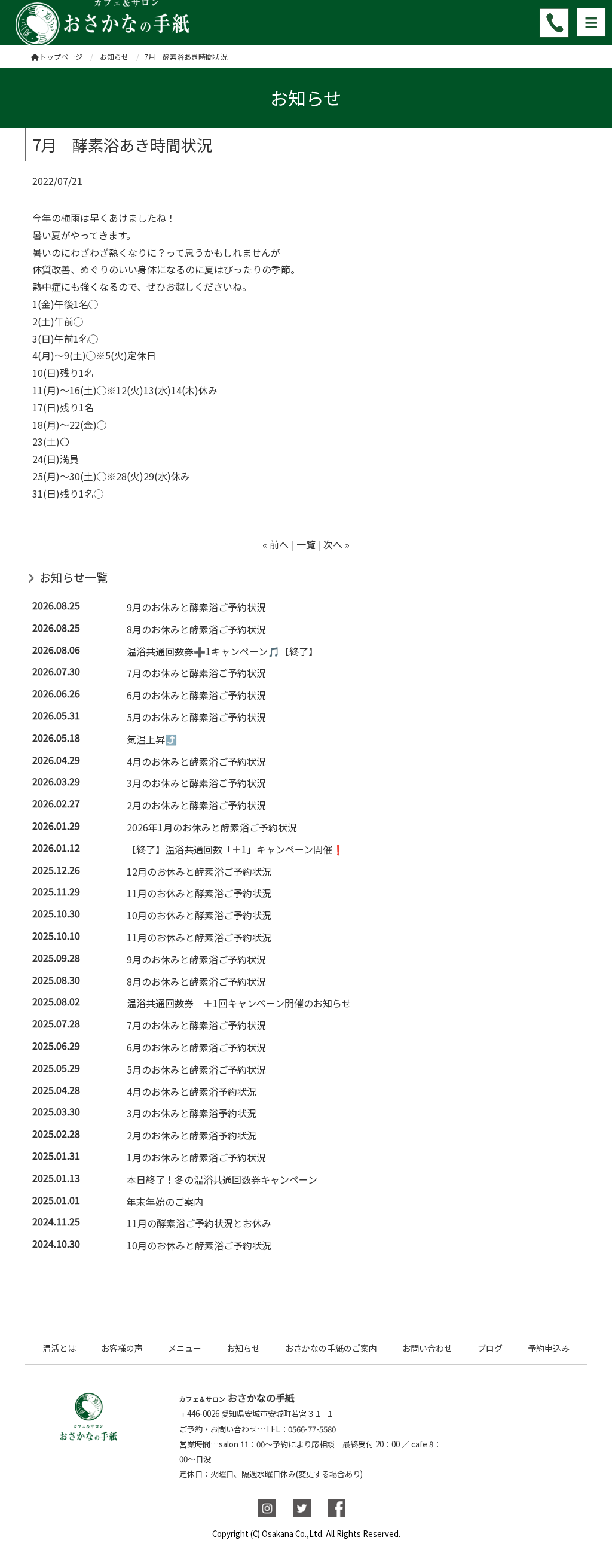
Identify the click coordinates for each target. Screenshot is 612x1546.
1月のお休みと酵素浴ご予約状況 (196, 1157)
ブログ (490, 1348)
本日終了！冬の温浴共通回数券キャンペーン (222, 1179)
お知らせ (243, 1348)
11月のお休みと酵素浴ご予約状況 (199, 893)
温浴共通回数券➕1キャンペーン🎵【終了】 (222, 651)
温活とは (59, 1348)
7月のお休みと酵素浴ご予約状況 (196, 673)
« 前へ (275, 544)
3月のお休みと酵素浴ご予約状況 (196, 783)
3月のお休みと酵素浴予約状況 (191, 1113)
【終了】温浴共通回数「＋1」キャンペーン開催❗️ (235, 849)
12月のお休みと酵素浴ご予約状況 (199, 871)
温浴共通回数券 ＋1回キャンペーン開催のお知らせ (239, 1003)
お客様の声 (122, 1348)
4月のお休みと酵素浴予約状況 (191, 1091)
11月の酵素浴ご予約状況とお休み (199, 1223)
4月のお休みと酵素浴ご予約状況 (196, 761)
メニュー (184, 1348)
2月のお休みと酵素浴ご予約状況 (196, 805)
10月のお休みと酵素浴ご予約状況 (199, 915)
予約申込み (549, 1348)
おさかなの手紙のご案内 (331, 1348)
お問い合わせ (427, 1348)
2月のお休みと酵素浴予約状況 (191, 1135)
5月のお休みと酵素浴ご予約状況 (196, 717)
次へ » (336, 544)
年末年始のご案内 (165, 1201)
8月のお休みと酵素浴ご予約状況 (196, 629)
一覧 (306, 544)
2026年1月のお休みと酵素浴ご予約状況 (212, 827)
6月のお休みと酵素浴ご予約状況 (196, 695)
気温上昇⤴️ (152, 739)
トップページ (60, 56)
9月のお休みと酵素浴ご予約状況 (196, 607)
